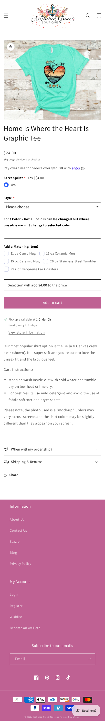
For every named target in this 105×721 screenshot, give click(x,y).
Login (14, 594)
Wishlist (16, 617)
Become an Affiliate (25, 628)
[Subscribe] (89, 659)
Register (16, 606)
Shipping (9, 159)
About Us (17, 519)
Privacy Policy (20, 563)
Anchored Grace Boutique (46, 716)
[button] (6, 15)
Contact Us (18, 530)
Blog (13, 552)
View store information (27, 332)
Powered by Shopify (70, 716)
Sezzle (15, 541)
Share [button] (13, 475)
